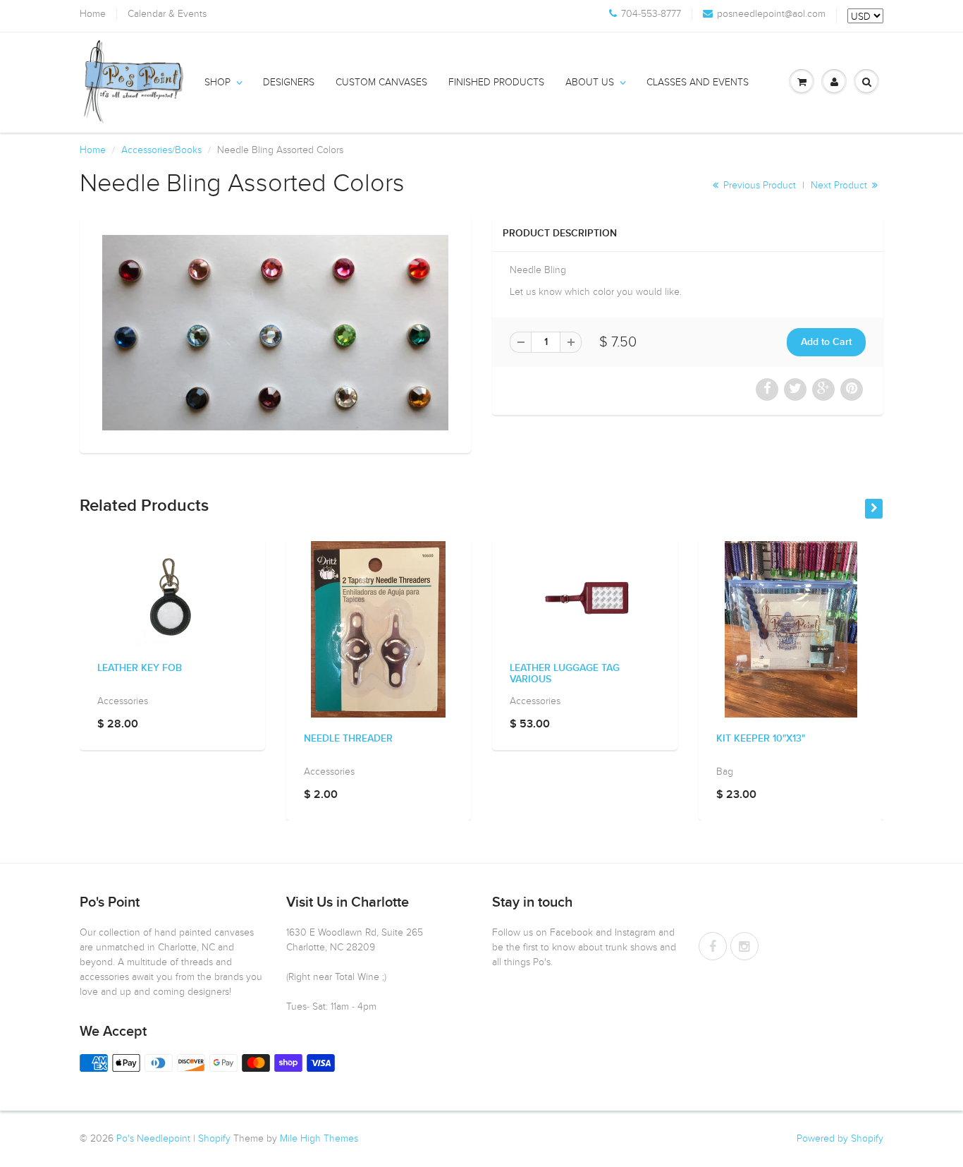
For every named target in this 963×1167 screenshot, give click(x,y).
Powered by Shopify (840, 1138)
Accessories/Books (161, 150)
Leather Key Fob (139, 668)
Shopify (214, 1138)
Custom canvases (381, 82)
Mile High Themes (319, 1138)
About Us (589, 82)
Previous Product (758, 185)
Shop (217, 82)
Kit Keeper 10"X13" (760, 739)
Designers (288, 82)
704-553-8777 (651, 14)
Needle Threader (348, 739)
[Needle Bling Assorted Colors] (275, 332)
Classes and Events (697, 82)
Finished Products (496, 82)
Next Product (840, 185)
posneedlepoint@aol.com (771, 14)
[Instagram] (744, 946)
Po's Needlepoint (153, 1138)
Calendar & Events (167, 14)
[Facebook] (713, 946)
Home (93, 14)
